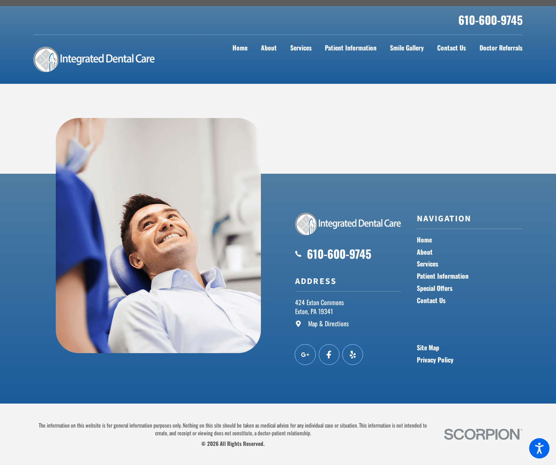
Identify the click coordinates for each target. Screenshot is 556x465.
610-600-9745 (490, 19)
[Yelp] (352, 354)
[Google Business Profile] (305, 354)
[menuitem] (240, 48)
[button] (539, 448)
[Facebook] (329, 354)
